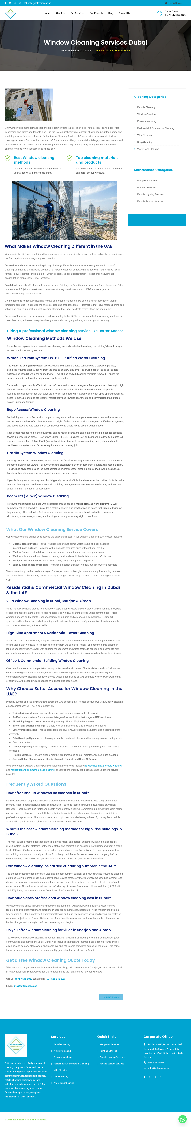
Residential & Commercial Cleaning (155, 128)
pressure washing (112, 765)
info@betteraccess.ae (25, 986)
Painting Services (146, 187)
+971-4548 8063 (23, 978)
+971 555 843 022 (55, 978)
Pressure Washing (146, 121)
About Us (60, 13)
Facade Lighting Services (150, 194)
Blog (110, 13)
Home (47, 13)
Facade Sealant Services (150, 201)
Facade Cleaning (146, 107)
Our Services (77, 13)
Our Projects (96, 13)
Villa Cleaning (144, 135)
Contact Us (124, 13)
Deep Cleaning (145, 142)
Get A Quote (175, 3)
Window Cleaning (146, 114)
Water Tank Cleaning (148, 149)
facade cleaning (93, 765)
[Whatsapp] (182, 1119)
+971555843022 (175, 15)
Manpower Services (147, 180)
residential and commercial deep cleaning (33, 769)
